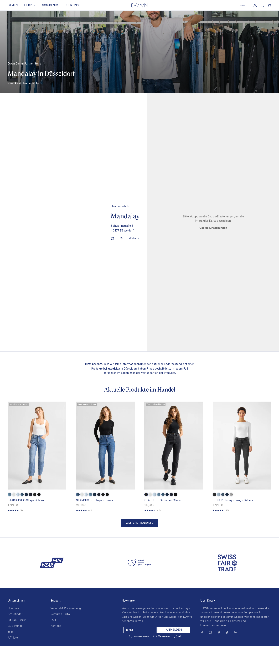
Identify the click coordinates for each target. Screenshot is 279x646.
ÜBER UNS (72, 5)
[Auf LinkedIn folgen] (235, 632)
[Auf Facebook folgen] (202, 632)
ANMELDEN (174, 630)
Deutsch (241, 6)
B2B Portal (15, 626)
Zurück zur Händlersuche (23, 83)
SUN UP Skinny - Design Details (233, 500)
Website (134, 238)
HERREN (30, 5)
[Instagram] (113, 238)
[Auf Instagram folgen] (210, 632)
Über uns (13, 608)
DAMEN (13, 5)
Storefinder (15, 614)
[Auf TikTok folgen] (227, 632)
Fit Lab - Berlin (17, 620)
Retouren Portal (60, 614)
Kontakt (55, 626)
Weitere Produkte (139, 523)
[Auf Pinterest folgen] (218, 632)
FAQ (53, 620)
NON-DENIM (50, 5)
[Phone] (122, 238)
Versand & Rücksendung (65, 608)
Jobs (10, 632)
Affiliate (13, 637)
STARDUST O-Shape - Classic (26, 500)
